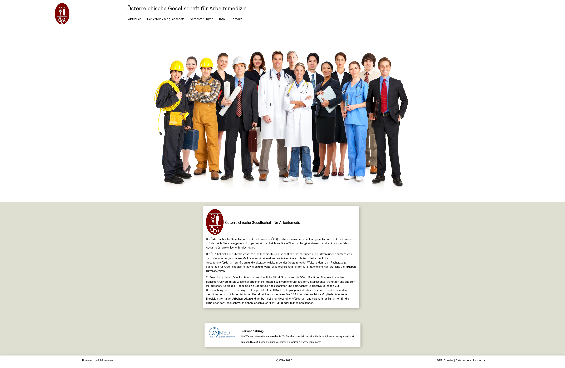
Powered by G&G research (98, 360)
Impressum (479, 360)
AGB (439, 360)
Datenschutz (463, 360)
